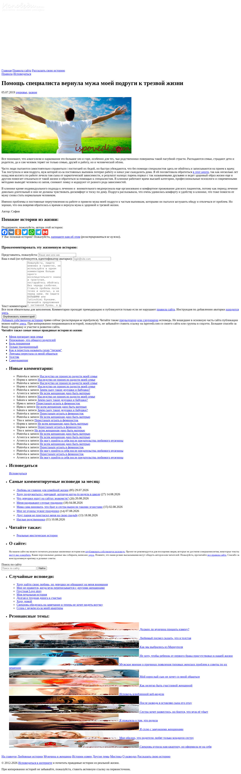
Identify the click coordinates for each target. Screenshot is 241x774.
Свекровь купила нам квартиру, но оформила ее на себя (175, 746)
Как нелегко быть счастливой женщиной (165, 685)
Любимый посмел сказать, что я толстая (165, 638)
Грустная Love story (29, 591)
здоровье (21, 92)
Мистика (116, 756)
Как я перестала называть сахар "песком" (35, 350)
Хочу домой (24, 601)
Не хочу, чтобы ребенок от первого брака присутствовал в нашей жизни (186, 655)
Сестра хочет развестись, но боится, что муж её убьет (173, 711)
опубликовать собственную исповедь (105, 551)
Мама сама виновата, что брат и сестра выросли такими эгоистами (60, 506)
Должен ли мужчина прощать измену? (164, 629)
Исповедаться (22, 74)
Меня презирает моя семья (26, 336)
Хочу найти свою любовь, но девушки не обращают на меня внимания (62, 584)
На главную (9, 756)
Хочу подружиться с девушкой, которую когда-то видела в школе (58, 494)
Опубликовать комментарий (19, 316)
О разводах (129, 756)
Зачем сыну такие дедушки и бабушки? (65, 389)
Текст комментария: (14, 306)
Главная (7, 70)
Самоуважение (18, 360)
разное (33, 92)
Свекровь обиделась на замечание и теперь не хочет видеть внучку (60, 604)
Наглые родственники (31, 519)
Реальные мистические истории (37, 535)
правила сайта (166, 309)
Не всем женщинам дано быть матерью (65, 393)
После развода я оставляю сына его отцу (165, 703)
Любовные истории (30, 756)
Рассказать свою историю (48, 70)
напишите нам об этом (65, 236)
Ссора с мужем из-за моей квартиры (40, 608)
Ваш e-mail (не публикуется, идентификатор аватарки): (37, 258)
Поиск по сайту (12, 564)
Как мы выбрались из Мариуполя (161, 647)
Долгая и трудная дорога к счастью (39, 598)
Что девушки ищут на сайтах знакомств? (43, 498)
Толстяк (14, 357)
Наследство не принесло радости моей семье (68, 376)
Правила (7, 74)
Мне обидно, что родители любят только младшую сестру (156, 737)
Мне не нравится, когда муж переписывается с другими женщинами (61, 587)
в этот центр (201, 172)
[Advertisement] (120, 40)
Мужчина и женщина (57, 756)
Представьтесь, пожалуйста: (20, 254)
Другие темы (101, 756)
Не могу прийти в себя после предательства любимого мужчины (81, 440)
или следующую (147, 320)
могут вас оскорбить (20, 555)
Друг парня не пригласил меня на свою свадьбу (47, 515)
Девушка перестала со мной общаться (33, 353)
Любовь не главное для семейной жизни (43, 490)
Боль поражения (19, 343)
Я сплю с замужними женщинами (161, 729)
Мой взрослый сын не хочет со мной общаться (169, 676)
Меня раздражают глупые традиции (40, 502)
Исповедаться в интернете (35, 762)
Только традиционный (23, 346)
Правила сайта (21, 70)
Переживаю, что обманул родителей (32, 340)
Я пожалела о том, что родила (138, 720)
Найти (42, 568)
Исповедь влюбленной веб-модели (141, 694)
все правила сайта (216, 555)
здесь (22, 323)
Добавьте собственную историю (22, 320)
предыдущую (128, 320)
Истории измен (82, 756)
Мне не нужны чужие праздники (38, 511)
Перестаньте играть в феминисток (58, 403)
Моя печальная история (32, 594)
